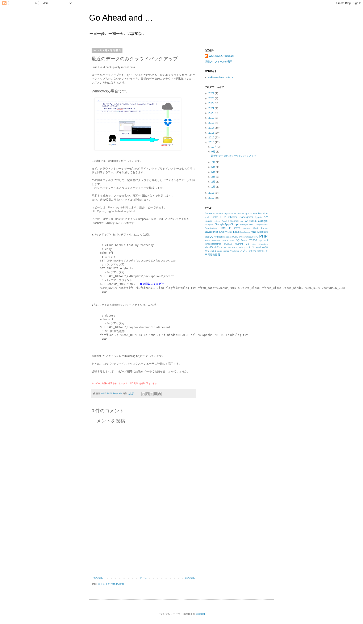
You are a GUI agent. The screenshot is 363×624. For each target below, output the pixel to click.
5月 (213, 172)
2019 (211, 117)
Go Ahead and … (121, 17)
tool (266, 240)
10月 (214, 146)
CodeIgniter (246, 217)
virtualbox (263, 244)
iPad (255, 228)
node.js (227, 237)
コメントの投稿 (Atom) (111, 583)
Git (246, 220)
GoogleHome (261, 224)
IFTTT (237, 228)
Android (232, 213)
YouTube (234, 251)
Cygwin (258, 217)
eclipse (217, 221)
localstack (245, 232)
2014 (211, 142)
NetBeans (219, 236)
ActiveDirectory (220, 213)
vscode (227, 247)
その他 (252, 251)
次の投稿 (98, 578)
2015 (211, 137)
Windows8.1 (210, 251)
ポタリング (262, 251)
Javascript (211, 231)
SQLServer (242, 240)
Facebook (233, 221)
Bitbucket (263, 213)
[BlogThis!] (147, 394)
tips (260, 240)
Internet (246, 228)
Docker (208, 221)
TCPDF (253, 240)
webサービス (247, 247)
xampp (226, 251)
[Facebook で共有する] (155, 394)
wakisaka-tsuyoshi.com (221, 77)
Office (242, 237)
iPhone (264, 228)
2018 (211, 122)
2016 (211, 132)
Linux (236, 231)
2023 (211, 98)
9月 (213, 151)
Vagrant (239, 244)
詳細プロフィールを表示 (218, 61)
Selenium (215, 240)
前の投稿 (190, 578)
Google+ (209, 224)
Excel (224, 221)
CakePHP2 (219, 217)
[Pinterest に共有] (159, 394)
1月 (213, 186)
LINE (230, 232)
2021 (211, 108)
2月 (213, 181)
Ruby (207, 240)
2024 (211, 93)
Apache (248, 213)
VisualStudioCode (213, 247)
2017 (211, 127)
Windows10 (262, 247)
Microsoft (262, 231)
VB (247, 243)
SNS (232, 240)
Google (263, 220)
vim (253, 244)
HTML (223, 228)
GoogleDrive (246, 224)
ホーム (143, 578)
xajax (219, 251)
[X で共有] (151, 394)
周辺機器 (212, 254)
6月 (213, 167)
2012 (211, 197)
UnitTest (228, 244)
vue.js (234, 247)
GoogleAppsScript (227, 224)
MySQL (209, 236)
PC (257, 236)
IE (230, 228)
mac (253, 231)
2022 (211, 103)
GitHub (252, 221)
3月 (213, 176)
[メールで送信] (143, 394)
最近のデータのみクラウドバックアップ (233, 155)
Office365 (250, 237)
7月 (213, 162)
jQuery (223, 231)
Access (208, 213)
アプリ (244, 250)
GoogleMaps (211, 228)
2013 (211, 192)
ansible (240, 213)
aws (255, 213)
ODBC (235, 237)
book (207, 217)
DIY (266, 217)
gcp (241, 221)
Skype (225, 240)
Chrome (233, 217)
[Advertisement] (143, 545)
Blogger (200, 613)
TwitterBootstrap (213, 244)
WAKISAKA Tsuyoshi (221, 56)
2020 (211, 113)
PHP (263, 236)
